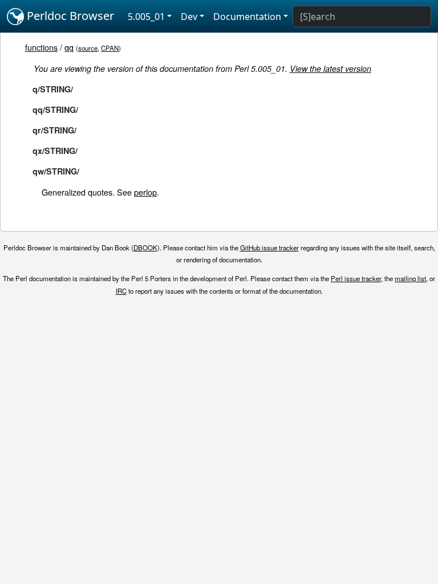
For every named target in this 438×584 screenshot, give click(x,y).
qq (69, 47)
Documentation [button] (247, 16)
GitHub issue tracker (269, 247)
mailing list (410, 278)
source (88, 47)
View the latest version (330, 68)
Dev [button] (189, 16)
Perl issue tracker (356, 278)
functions (41, 47)
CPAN (110, 47)
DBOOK (145, 247)
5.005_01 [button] (146, 16)
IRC (121, 290)
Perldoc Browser (69, 15)
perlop (145, 192)
